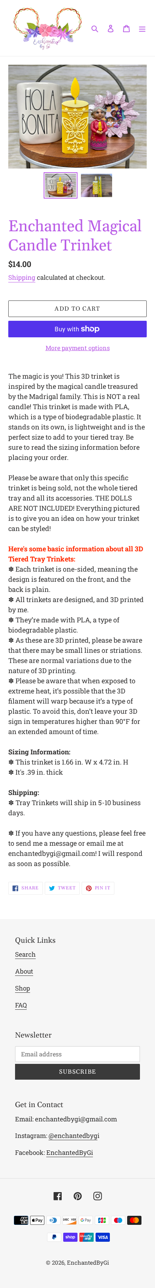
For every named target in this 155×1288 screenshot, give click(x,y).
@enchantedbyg (73, 1135)
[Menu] (142, 28)
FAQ (21, 1005)
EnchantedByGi (69, 1152)
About (24, 971)
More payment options (78, 348)
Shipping (21, 277)
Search (25, 954)
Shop (22, 988)
